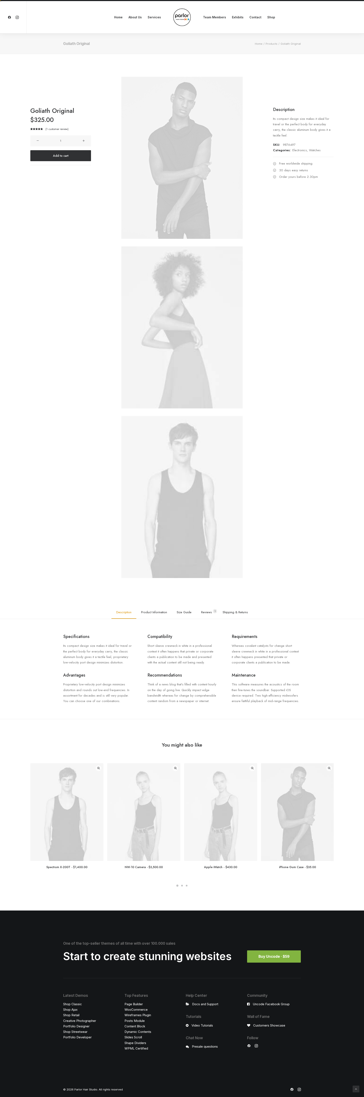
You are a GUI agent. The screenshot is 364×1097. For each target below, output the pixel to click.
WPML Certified (136, 1048)
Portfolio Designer (76, 1026)
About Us (135, 17)
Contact (255, 17)
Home (118, 17)
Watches (315, 150)
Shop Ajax (70, 1010)
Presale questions (205, 1046)
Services (154, 17)
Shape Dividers (135, 1043)
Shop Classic (72, 1004)
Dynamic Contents (137, 1032)
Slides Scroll (133, 1037)
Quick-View (98, 768)
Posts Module (134, 1021)
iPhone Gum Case (297, 867)
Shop (271, 17)
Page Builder (133, 1004)
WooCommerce (136, 1010)
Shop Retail (71, 1015)
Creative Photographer (79, 1021)
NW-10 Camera (144, 867)
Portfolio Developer (77, 1037)
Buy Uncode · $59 (273, 956)
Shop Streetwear (75, 1032)
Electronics (299, 150)
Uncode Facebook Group (271, 1004)
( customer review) (57, 129)
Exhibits (238, 17)
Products (271, 43)
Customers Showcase (269, 1025)
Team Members (214, 17)
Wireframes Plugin (137, 1015)
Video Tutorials (202, 1025)
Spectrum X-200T (66, 867)
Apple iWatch (220, 867)
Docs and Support (205, 1004)
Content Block (134, 1026)
